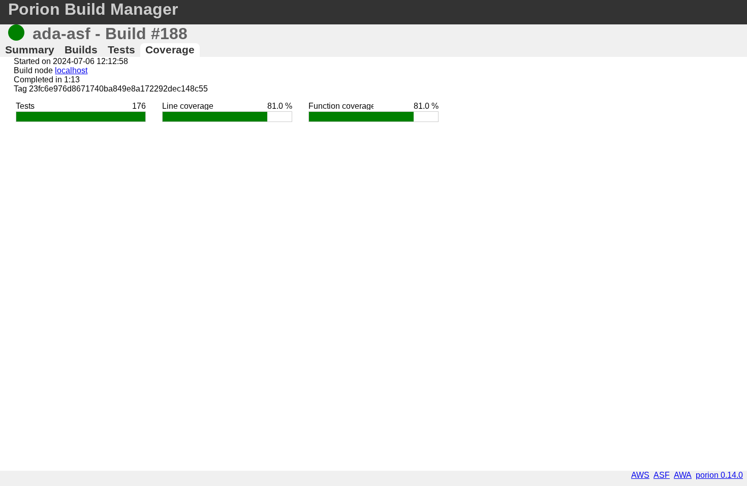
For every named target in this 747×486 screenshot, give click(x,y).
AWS (640, 475)
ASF (661, 475)
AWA (683, 475)
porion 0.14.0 (719, 475)
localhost (71, 70)
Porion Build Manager (93, 9)
